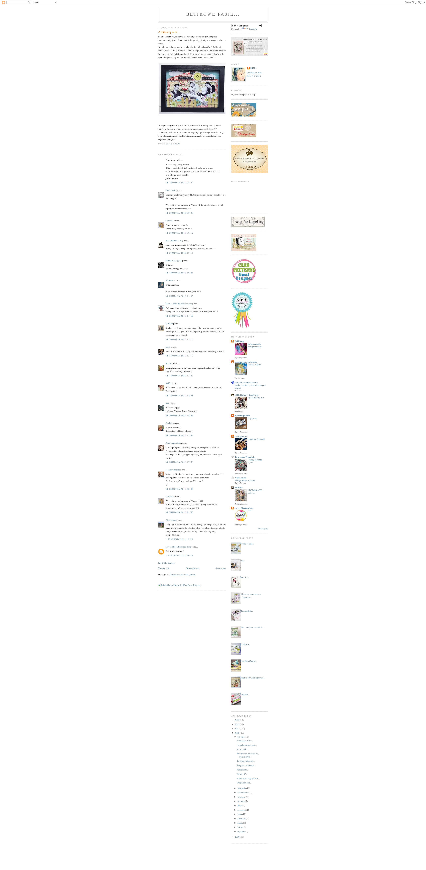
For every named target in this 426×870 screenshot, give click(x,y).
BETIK (253, 68)
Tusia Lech (170, 190)
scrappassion (241, 436)
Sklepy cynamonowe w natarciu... (250, 595)
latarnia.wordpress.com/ (246, 382)
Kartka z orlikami (254, 364)
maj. (167, 403)
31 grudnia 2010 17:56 (179, 462)
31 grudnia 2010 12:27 (179, 375)
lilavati (169, 363)
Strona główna (192, 568)
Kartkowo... (245, 644)
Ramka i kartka (247, 543)
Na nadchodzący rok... (247, 744)
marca (240, 822)
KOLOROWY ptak (174, 240)
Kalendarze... (242, 769)
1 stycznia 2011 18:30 (179, 539)
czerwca (241, 809)
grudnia (241, 736)
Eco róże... (244, 577)
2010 (237, 732)
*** (249, 510)
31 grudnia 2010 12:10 (179, 339)
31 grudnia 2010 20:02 (179, 488)
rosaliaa (239, 487)
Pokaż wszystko (263, 529)
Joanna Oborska (173, 469)
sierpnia (241, 801)
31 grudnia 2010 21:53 (179, 512)
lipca (239, 805)
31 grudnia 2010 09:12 (179, 232)
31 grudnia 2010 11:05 (179, 296)
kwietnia (241, 818)
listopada (241, 788)
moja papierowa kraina (246, 361)
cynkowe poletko (242, 415)
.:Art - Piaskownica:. (244, 508)
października (243, 792)
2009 (237, 836)
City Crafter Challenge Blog (178, 546)
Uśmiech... (244, 694)
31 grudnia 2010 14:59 (179, 415)
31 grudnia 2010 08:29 (179, 212)
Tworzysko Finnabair (245, 456)
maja (239, 814)
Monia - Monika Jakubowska (179, 303)
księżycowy (252, 418)
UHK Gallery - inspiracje (246, 394)
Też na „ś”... (242, 773)
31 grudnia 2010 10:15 (179, 252)
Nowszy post (164, 568)
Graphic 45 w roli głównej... (252, 677)
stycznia (241, 831)
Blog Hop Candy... (248, 660)
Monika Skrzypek (174, 260)
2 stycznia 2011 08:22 (179, 555)
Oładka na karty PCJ (256, 397)
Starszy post (220, 568)
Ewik (168, 346)
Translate (253, 28)
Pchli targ (239, 341)
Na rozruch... (242, 749)
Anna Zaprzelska (173, 442)
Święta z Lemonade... (246, 765)
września (241, 796)
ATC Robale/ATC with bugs (255, 491)
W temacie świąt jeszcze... (248, 778)
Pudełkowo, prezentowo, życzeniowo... (248, 755)
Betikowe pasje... (213, 14)
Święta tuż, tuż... (244, 782)
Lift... (242, 560)
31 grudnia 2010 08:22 (179, 182)
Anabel (169, 422)
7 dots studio (240, 477)
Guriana (169, 323)
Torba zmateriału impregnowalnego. (255, 345)
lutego (240, 827)
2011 (237, 728)
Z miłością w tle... (244, 740)
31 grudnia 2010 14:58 (179, 395)
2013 (237, 719)
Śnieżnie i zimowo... (246, 761)
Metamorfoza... (246, 610)
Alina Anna (171, 519)
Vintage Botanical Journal (245, 480)
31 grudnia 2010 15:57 (179, 435)
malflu (168, 383)
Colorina (170, 220)
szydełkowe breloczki (256, 439)
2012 (237, 724)
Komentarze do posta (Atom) (182, 574)
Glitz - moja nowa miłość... (252, 627)
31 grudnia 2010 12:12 (179, 355)
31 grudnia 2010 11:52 (179, 315)
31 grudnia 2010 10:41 (179, 272)
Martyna (169, 280)
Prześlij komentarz (166, 562)
